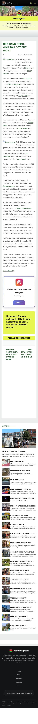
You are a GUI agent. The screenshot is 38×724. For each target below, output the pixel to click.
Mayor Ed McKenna (24, 208)
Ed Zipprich (27, 78)
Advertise (19, 678)
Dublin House (22, 128)
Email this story (8, 271)
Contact (19, 682)
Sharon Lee (29, 68)
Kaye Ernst (23, 96)
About (19, 675)
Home (19, 671)
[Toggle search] (30, 3)
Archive (19, 686)
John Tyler (21, 159)
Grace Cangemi (14, 84)
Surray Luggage (9, 186)
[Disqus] (19, 391)
